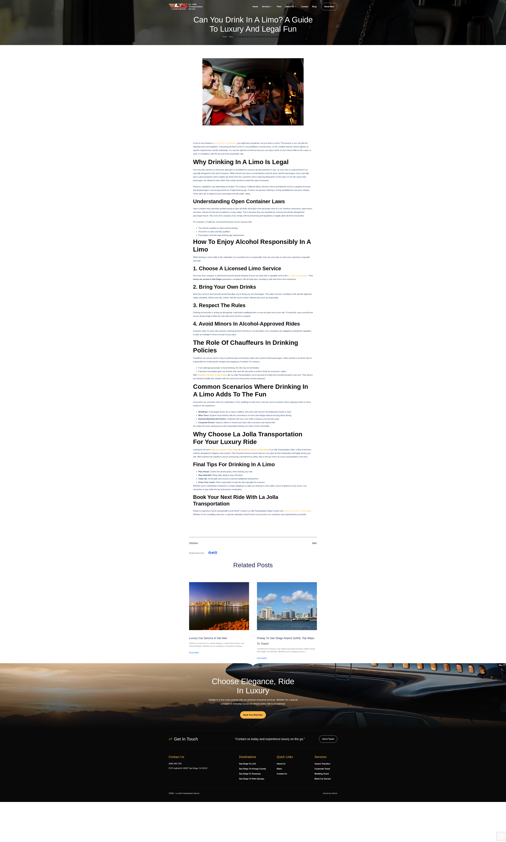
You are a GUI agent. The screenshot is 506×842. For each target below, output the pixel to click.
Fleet (279, 6)
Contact (304, 6)
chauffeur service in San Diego (255, 449)
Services (266, 6)
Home (255, 6)
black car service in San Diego (224, 449)
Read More (194, 653)
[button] (209, 552)
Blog (314, 6)
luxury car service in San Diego (297, 511)
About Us (289, 6)
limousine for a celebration (225, 143)
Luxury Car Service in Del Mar (208, 638)
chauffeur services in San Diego (212, 375)
